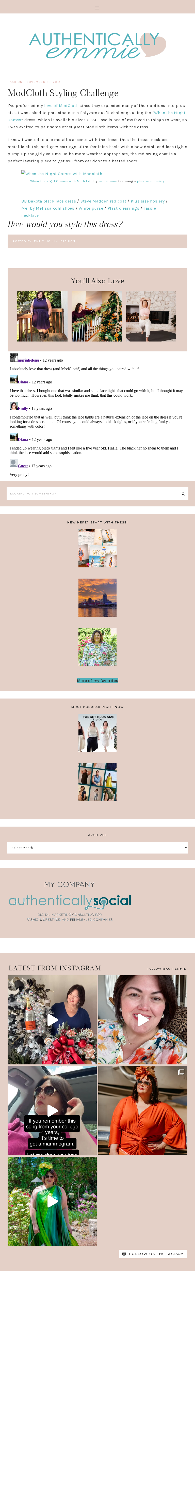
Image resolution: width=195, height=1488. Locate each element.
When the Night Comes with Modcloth (61, 181)
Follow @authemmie (167, 968)
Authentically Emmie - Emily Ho (97, 46)
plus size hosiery (151, 181)
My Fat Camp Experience (97, 551)
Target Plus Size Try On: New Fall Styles (98, 736)
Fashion (15, 82)
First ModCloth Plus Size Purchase (42, 314)
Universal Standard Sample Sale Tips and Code (97, 785)
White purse (91, 208)
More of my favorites (97, 680)
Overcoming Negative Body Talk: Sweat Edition (97, 600)
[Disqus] (97, 414)
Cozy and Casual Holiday (96, 311)
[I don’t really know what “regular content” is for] (142, 1019)
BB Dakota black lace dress (48, 201)
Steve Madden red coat (103, 201)
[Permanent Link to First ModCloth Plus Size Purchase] (42, 340)
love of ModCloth (61, 105)
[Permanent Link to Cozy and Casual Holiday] (97, 340)
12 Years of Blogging (97, 650)
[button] (97, 6)
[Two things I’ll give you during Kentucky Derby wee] (142, 1110)
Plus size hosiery (148, 201)
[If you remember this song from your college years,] (52, 1110)
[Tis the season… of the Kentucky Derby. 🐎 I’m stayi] (52, 1201)
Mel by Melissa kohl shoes (47, 208)
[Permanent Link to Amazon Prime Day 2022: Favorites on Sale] (151, 340)
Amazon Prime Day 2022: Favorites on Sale (151, 314)
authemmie (108, 181)
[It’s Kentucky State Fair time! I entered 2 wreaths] (52, 1019)
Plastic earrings (123, 208)
